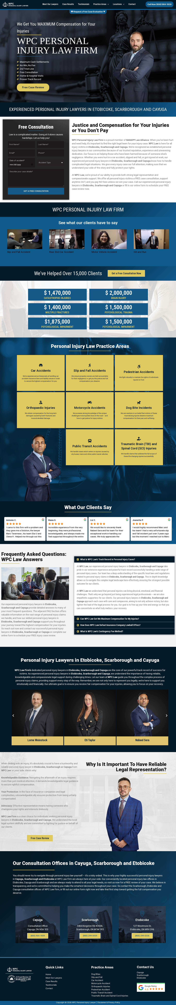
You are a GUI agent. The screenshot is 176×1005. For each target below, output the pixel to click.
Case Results (51, 981)
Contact (49, 988)
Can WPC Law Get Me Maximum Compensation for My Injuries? (109, 618)
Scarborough (90, 920)
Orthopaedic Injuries (100, 986)
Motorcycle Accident (100, 983)
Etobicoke (142, 920)
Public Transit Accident (101, 992)
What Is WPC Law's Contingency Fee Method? (101, 631)
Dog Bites (95, 974)
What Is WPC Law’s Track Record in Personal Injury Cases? (107, 559)
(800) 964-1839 (38, 936)
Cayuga (38, 920)
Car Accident (97, 980)
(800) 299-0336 (142, 936)
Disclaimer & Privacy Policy (108, 1002)
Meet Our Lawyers (54, 978)
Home (48, 974)
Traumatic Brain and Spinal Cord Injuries (109, 995)
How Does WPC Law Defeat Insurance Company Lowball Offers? (110, 625)
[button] (124, 559)
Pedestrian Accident (100, 989)
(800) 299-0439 (90, 936)
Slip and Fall (96, 977)
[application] (107, 4)
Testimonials (51, 985)
